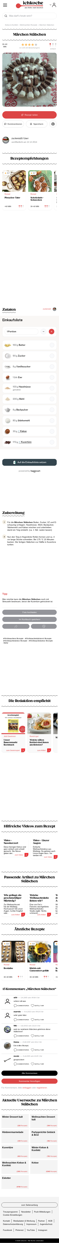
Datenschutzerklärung (13, 1224)
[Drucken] (53, 124)
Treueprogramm (10, 1212)
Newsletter (26, 1212)
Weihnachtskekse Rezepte (15, 641)
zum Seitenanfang (29, 1205)
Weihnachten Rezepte (13, 639)
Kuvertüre (7, 1147)
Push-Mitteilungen (42, 1212)
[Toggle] (53, 5)
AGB (50, 1221)
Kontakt (6, 1221)
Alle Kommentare (29, 1073)
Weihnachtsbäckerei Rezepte (39, 639)
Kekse (35, 1162)
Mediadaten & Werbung (24, 1221)
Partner (41, 1221)
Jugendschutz (46, 1224)
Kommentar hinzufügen (29, 1081)
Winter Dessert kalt (12, 1117)
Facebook (7, 1230)
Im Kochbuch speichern (29, 619)
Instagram (42, 1230)
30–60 (4, 44)
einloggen (26, 1088)
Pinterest (19, 1230)
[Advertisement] (29, 788)
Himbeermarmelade (12, 1132)
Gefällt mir (39, 1005)
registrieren (42, 1088)
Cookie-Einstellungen (12, 1215)
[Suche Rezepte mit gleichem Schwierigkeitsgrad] (53, 45)
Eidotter (6, 1178)
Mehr (6, 643)
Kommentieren (23, 1005)
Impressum (31, 1224)
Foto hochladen (29, 612)
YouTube (31, 1230)
